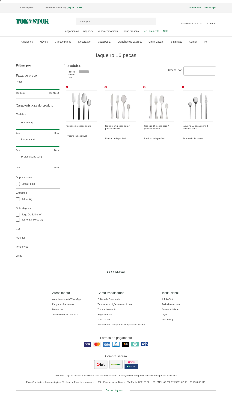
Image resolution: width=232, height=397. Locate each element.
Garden (193, 41)
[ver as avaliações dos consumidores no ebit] (100, 364)
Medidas (21, 114)
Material (20, 237)
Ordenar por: (175, 70)
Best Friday (167, 319)
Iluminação (176, 41)
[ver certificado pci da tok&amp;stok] (131, 364)
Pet (206, 41)
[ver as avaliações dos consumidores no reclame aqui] (116, 364)
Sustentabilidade (170, 309)
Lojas (164, 314)
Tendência (22, 246)
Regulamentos (105, 314)
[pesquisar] (152, 21)
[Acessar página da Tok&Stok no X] (129, 278)
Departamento (24, 177)
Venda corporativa (108, 31)
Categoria (21, 193)
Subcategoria (23, 208)
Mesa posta (104, 41)
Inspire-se (88, 31)
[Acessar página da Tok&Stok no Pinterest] (120, 278)
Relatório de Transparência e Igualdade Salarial (121, 324)
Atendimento (194, 7)
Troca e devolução (107, 309)
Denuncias (57, 309)
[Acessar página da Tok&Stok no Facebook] (102, 278)
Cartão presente (131, 31)
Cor (18, 228)
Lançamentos (71, 31)
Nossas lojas (209, 7)
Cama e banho (63, 41)
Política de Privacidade (109, 299)
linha (19, 255)
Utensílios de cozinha (129, 41)
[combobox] (199, 71)
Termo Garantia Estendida (65, 314)
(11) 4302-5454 (74, 7)
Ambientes (27, 41)
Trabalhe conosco (171, 304)
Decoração (84, 41)
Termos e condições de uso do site (115, 304)
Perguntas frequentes (63, 304)
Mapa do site (104, 319)
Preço (19, 81)
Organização (156, 41)
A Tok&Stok (167, 299)
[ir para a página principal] (32, 21)
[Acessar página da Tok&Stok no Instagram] (111, 278)
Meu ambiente (151, 31)
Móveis (44, 41)
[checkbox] (18, 184)
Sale (165, 31)
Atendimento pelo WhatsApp (66, 299)
